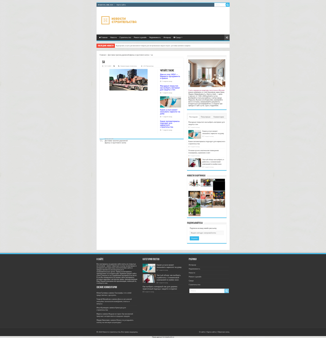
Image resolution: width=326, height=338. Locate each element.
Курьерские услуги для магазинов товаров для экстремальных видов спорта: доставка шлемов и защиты (153, 46)
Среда (178, 37)
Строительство (125, 37)
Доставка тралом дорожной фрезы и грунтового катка (128, 55)
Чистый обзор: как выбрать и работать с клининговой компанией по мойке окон (213, 162)
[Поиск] (228, 5)
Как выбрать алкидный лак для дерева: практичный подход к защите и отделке (160, 287)
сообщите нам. (102, 283)
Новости (113, 37)
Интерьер (167, 37)
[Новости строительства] (119, 20)
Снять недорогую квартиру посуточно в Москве (206, 90)
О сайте (202, 332)
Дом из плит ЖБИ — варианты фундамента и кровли (170, 76)
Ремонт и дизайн (140, 37)
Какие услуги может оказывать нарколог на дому (170, 112)
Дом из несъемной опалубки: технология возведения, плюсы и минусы (114, 301)
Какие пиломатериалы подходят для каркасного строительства (170, 124)
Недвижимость (155, 37)
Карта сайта (121, 5)
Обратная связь (224, 332)
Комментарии (219, 117)
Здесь (207, 106)
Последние (193, 117)
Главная (104, 37)
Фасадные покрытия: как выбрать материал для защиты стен (170, 88)
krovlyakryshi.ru (168, 337)
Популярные (205, 117)
